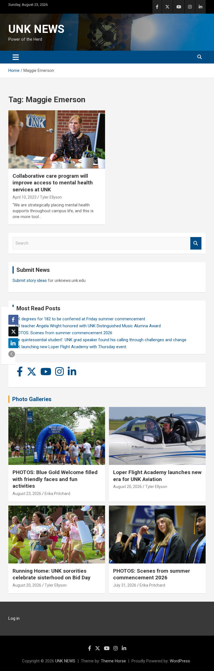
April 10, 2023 (25, 197)
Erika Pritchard (57, 493)
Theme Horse (113, 660)
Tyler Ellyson (51, 197)
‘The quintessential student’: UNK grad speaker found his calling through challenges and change (99, 339)
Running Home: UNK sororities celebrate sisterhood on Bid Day (52, 574)
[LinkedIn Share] (13, 343)
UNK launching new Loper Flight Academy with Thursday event (69, 346)
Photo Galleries (32, 399)
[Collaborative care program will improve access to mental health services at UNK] (56, 139)
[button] (11, 354)
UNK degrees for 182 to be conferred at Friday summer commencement (79, 318)
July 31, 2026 (124, 585)
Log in (14, 618)
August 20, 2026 (127, 486)
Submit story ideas (30, 280)
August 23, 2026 (27, 493)
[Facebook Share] (13, 320)
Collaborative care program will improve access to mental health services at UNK (53, 183)
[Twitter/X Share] (13, 331)
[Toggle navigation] (15, 57)
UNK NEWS (36, 29)
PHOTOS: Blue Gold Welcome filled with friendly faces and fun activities (55, 479)
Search (195, 243)
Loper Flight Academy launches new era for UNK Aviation (157, 475)
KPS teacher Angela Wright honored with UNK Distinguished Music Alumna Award (87, 325)
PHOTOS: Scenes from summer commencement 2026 (62, 332)
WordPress (180, 660)
